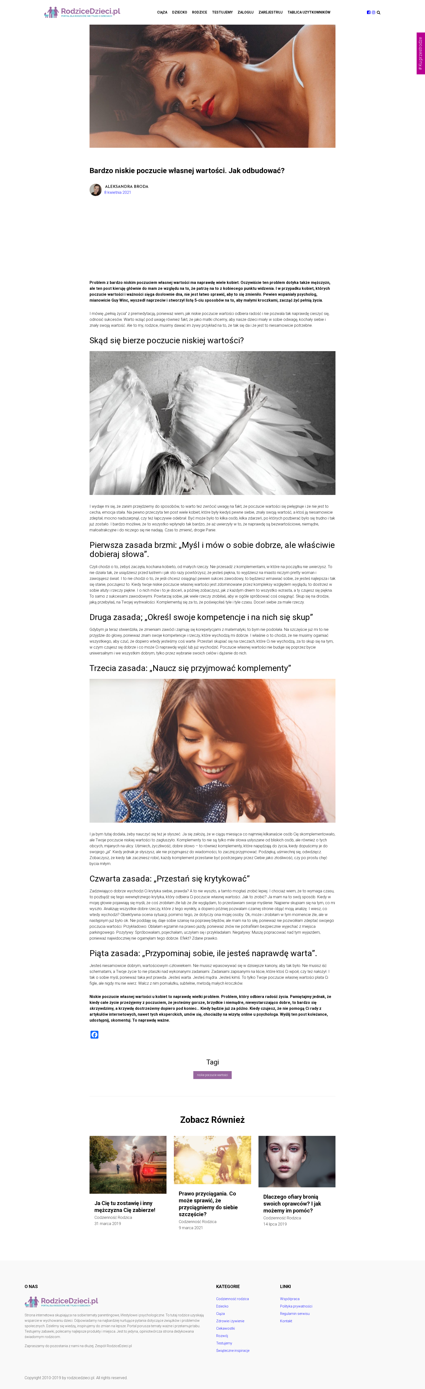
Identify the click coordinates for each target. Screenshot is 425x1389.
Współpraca (290, 1299)
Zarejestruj (270, 12)
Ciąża (162, 12)
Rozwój (222, 1336)
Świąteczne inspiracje (232, 1351)
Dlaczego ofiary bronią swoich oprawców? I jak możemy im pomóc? (292, 1204)
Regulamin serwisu (295, 1314)
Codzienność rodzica (113, 1218)
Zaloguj (246, 12)
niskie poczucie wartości (212, 1075)
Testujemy (222, 12)
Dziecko (179, 12)
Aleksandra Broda (126, 187)
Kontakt (286, 1321)
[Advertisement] (212, 242)
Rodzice (199, 12)
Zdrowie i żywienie (230, 1321)
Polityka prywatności (296, 1306)
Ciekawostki (225, 1328)
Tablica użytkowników (309, 12)
